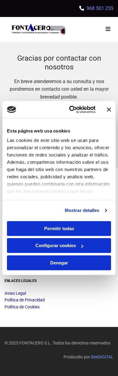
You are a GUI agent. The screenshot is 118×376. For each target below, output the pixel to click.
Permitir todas (59, 228)
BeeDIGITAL (102, 356)
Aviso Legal (15, 293)
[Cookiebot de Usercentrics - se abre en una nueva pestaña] (72, 109)
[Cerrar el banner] (109, 109)
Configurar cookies (55, 245)
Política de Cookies (22, 306)
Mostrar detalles (82, 210)
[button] (95, 29)
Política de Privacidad (25, 299)
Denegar (59, 262)
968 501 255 (100, 8)
